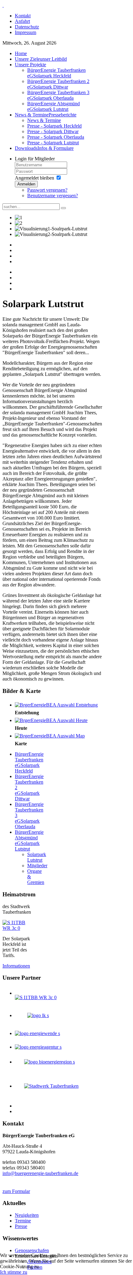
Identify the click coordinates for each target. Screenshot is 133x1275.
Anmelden (26, 184)
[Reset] (63, 208)
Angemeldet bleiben (34, 178)
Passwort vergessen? (47, 190)
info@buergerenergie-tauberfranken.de (40, 1173)
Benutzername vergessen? (52, 195)
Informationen (16, 965)
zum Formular (16, 1191)
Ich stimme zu (13, 1272)
